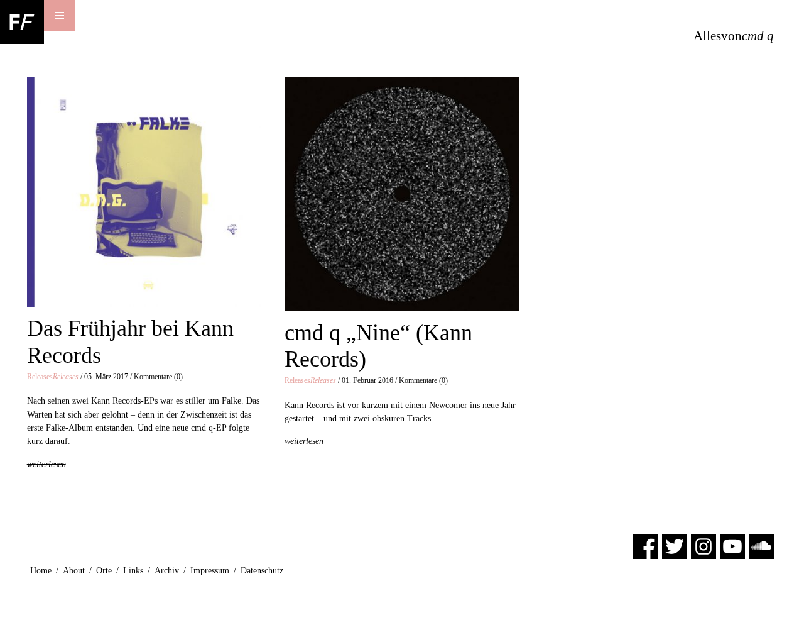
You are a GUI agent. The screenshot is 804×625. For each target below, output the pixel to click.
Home (41, 570)
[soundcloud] (761, 545)
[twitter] (674, 545)
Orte (104, 570)
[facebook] (645, 545)
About (74, 570)
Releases (53, 376)
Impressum (209, 570)
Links (133, 570)
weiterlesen (46, 464)
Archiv (167, 570)
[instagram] (703, 545)
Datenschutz (262, 570)
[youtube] (732, 545)
